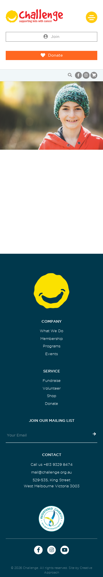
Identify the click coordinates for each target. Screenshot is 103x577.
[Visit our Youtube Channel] (64, 550)
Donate (55, 55)
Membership (51, 339)
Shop (51, 396)
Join (55, 36)
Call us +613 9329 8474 (52, 464)
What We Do (51, 331)
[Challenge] (51, 16)
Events (51, 354)
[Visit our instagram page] (86, 75)
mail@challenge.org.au (51, 472)
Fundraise (52, 380)
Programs (51, 346)
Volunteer (52, 388)
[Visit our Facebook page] (78, 75)
